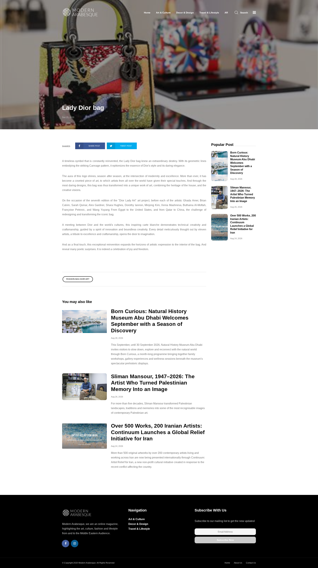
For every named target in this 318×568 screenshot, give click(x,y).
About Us (238, 563)
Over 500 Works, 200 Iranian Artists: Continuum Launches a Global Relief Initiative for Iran (158, 432)
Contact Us (251, 563)
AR (226, 12)
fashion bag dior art (77, 279)
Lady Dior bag (83, 107)
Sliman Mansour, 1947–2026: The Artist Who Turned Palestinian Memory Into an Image (153, 382)
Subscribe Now (225, 540)
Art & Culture (163, 12)
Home (147, 12)
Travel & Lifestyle (209, 12)
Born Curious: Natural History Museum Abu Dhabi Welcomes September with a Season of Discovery (242, 162)
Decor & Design (185, 12)
